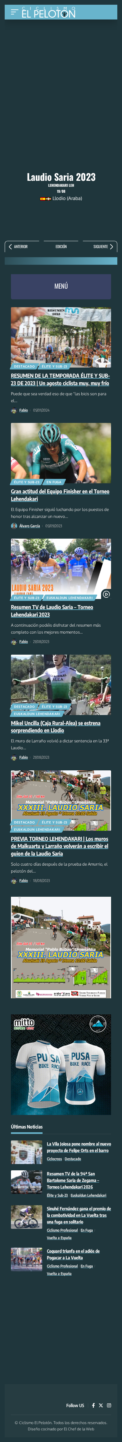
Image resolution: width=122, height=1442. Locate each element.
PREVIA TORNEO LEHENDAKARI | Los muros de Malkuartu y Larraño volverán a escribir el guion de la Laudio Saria (59, 846)
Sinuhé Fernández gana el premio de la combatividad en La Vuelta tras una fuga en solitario (79, 1215)
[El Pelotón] (51, 12)
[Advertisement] (61, 67)
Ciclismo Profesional (62, 1230)
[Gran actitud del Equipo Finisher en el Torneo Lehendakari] (61, 453)
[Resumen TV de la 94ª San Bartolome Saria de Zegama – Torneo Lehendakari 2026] (26, 1182)
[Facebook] (93, 1405)
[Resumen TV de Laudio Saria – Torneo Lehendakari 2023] (61, 569)
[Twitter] (101, 1405)
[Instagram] (109, 1405)
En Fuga (54, 482)
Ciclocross (54, 1158)
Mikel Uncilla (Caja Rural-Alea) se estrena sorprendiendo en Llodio (55, 726)
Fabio (23, 410)
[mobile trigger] (16, 12)
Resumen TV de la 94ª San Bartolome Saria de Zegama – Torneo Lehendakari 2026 (73, 1180)
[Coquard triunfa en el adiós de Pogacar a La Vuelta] (26, 1259)
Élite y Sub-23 (54, 366)
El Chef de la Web (79, 1429)
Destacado (24, 366)
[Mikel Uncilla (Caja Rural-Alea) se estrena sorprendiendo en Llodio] (61, 685)
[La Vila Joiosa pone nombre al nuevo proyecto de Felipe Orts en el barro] (26, 1152)
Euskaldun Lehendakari (70, 598)
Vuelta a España (59, 1237)
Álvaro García (29, 526)
